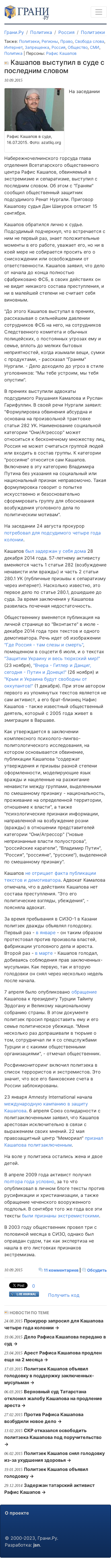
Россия (66, 32)
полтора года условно (29, 1181)
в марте (44, 953)
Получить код (63, 1295)
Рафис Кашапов (61, 53)
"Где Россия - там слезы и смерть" (43, 645)
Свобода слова (89, 41)
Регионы (50, 41)
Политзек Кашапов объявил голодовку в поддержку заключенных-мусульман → (49, 1375)
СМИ (94, 47)
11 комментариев (61, 1270)
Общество (78, 47)
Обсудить (96, 1270)
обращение (84, 992)
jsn (36, 1545)
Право (66, 41)
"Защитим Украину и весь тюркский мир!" (52, 658)
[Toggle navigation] (99, 12)
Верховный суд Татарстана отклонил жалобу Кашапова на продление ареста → (53, 1398)
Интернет (13, 47)
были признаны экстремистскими (60, 1216)
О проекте (17, 1513)
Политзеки (93, 32)
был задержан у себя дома (55, 551)
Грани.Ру (14, 32)
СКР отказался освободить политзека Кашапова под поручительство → (53, 1437)
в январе (46, 932)
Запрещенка (37, 47)
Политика (41, 32)
